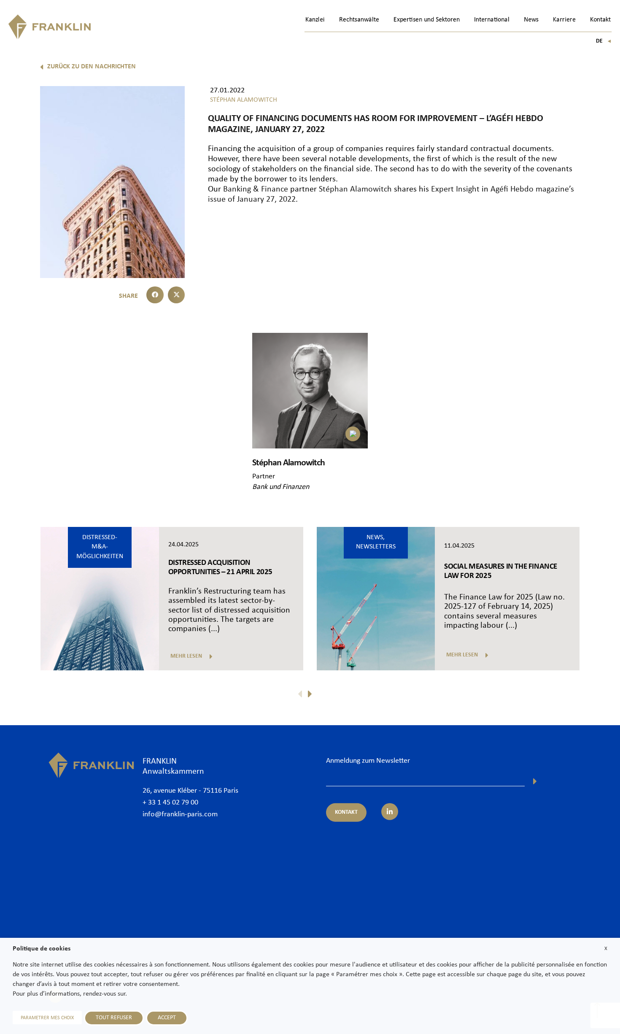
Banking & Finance (255, 189)
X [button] (605, 948)
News (531, 19)
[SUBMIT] (535, 781)
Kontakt (600, 19)
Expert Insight (455, 189)
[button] (155, 295)
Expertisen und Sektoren (427, 19)
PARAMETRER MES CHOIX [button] (47, 1018)
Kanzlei (315, 19)
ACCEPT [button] (167, 1018)
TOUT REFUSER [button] (114, 1018)
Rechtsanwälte (359, 19)
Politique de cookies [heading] (41, 948)
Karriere (564, 19)
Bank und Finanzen (280, 487)
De (604, 41)
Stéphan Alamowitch (355, 189)
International (491, 19)
